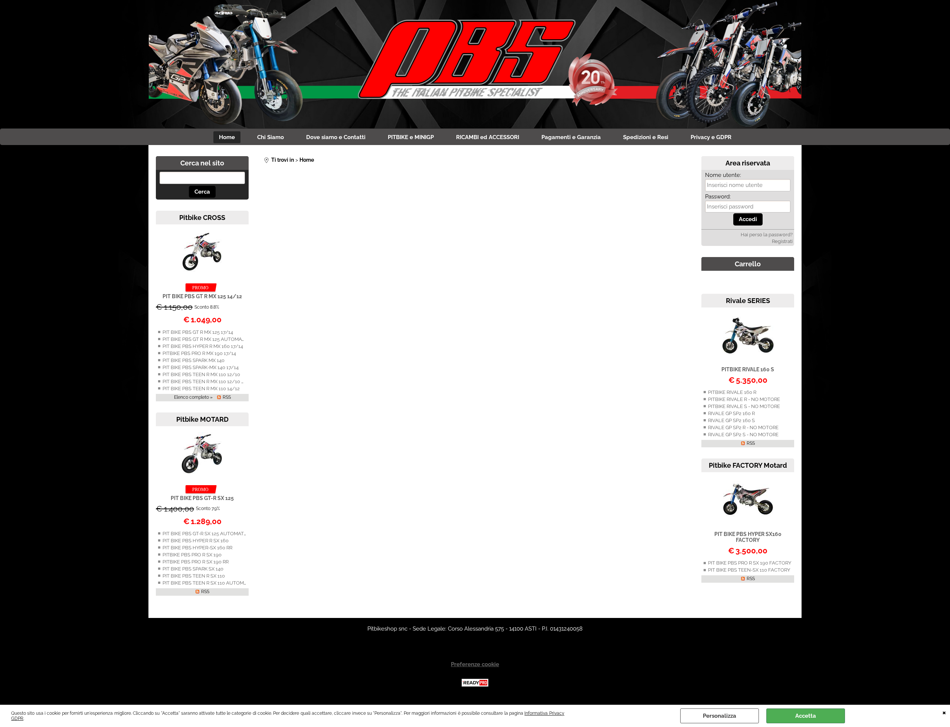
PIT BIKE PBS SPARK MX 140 (194, 360)
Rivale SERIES (748, 301)
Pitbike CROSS (202, 217)
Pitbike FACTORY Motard (748, 465)
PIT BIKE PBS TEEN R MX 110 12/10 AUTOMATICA (218, 381)
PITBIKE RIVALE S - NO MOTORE (744, 406)
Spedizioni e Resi (645, 137)
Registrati (782, 241)
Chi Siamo (270, 137)
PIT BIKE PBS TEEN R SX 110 (194, 576)
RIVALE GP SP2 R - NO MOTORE (743, 427)
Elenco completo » (193, 397)
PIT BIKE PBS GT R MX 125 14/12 (202, 296)
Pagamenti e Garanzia (571, 137)
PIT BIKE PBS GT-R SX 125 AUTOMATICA (207, 533)
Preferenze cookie (475, 664)
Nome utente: (723, 175)
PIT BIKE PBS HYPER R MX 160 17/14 (203, 346)
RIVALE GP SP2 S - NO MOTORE (743, 434)
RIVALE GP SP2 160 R (731, 413)
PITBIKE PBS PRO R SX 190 (192, 554)
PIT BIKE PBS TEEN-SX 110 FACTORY (749, 570)
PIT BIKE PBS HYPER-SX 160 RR (197, 547)
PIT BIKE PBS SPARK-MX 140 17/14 (201, 367)
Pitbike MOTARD (202, 419)
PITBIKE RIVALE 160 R (732, 392)
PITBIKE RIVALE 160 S (747, 369)
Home (227, 137)
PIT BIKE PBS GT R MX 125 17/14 (198, 332)
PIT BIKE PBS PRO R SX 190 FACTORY (749, 563)
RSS (227, 397)
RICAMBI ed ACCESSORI (487, 137)
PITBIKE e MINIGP (411, 137)
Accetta (805, 716)
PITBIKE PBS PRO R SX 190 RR (196, 562)
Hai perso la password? (767, 234)
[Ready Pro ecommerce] (475, 682)
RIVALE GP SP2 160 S (731, 420)
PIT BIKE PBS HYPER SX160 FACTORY (748, 537)
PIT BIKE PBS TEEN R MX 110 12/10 (201, 374)
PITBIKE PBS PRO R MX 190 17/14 (199, 353)
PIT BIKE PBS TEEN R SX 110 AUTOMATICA (210, 583)
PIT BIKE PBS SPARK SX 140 (193, 569)
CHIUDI (944, 712)
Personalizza (719, 716)
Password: (718, 196)
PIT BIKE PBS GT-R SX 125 (202, 498)
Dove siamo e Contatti (336, 137)
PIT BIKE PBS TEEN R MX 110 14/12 (201, 388)
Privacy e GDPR (711, 137)
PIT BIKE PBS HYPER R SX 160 (196, 540)
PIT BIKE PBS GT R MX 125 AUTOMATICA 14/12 (214, 339)
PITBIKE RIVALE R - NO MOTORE (744, 399)
